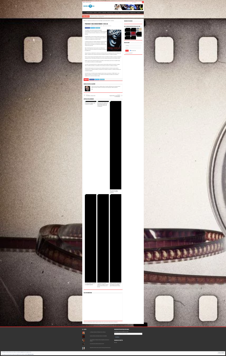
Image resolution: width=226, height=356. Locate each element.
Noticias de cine (89, 12)
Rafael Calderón (88, 25)
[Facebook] (133, 2)
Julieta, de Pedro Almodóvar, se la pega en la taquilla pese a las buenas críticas (115, 284)
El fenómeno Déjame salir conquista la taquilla (90, 104)
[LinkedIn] (135, 2)
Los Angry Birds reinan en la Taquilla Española (90, 284)
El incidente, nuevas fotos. (91, 95)
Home (85, 20)
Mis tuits (115, 342)
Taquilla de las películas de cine (92, 20)
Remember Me (133, 50)
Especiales (104, 12)
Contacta (138, 12)
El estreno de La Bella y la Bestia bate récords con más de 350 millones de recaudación (102, 105)
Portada (84, 12)
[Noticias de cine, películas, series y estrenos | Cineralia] (88, 5)
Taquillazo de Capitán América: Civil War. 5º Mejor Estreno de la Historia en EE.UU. (103, 285)
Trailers (99, 12)
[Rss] (132, 2)
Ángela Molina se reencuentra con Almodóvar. (115, 95)
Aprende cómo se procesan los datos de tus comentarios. (108, 322)
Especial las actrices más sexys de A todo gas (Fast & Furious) (100, 347)
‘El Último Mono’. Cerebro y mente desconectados (98, 16)
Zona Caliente (117, 12)
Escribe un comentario (107, 25)
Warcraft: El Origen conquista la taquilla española (114, 191)
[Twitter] (134, 2)
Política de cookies (30, 354)
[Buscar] (143, 2)
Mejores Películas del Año (125, 12)
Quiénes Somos (133, 12)
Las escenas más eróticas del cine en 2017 (97, 343)
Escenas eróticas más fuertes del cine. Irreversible (98, 335)
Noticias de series (110, 12)
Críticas (95, 12)
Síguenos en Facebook (128, 21)
